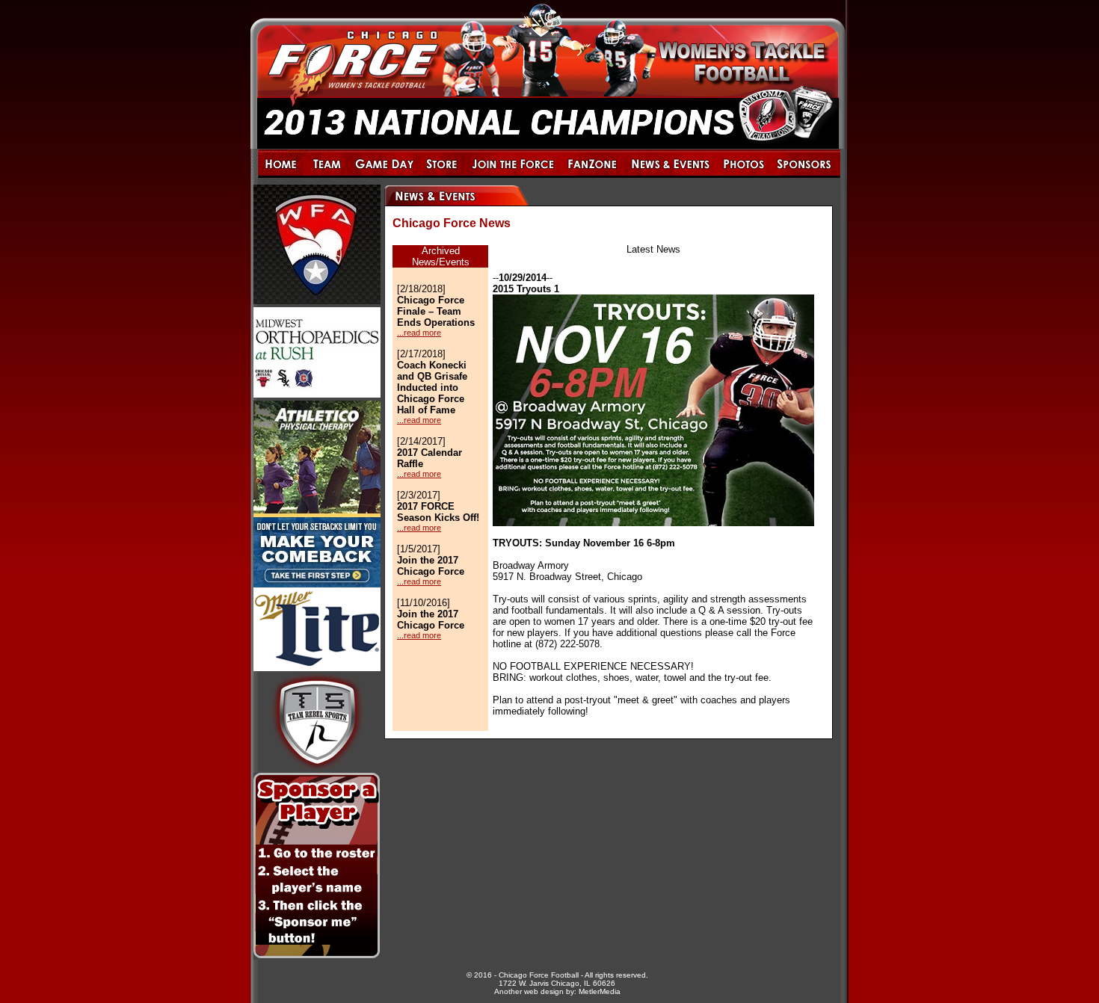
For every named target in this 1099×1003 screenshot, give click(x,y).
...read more (419, 332)
